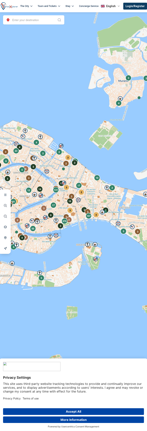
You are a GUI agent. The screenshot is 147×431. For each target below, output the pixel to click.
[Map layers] (5, 227)
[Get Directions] (5, 248)
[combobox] (33, 19)
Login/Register (135, 6)
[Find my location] (5, 238)
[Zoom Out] (5, 216)
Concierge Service (89, 6)
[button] (16, 232)
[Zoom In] (5, 205)
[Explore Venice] (5, 195)
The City (24, 6)
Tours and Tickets (47, 6)
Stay (67, 6)
